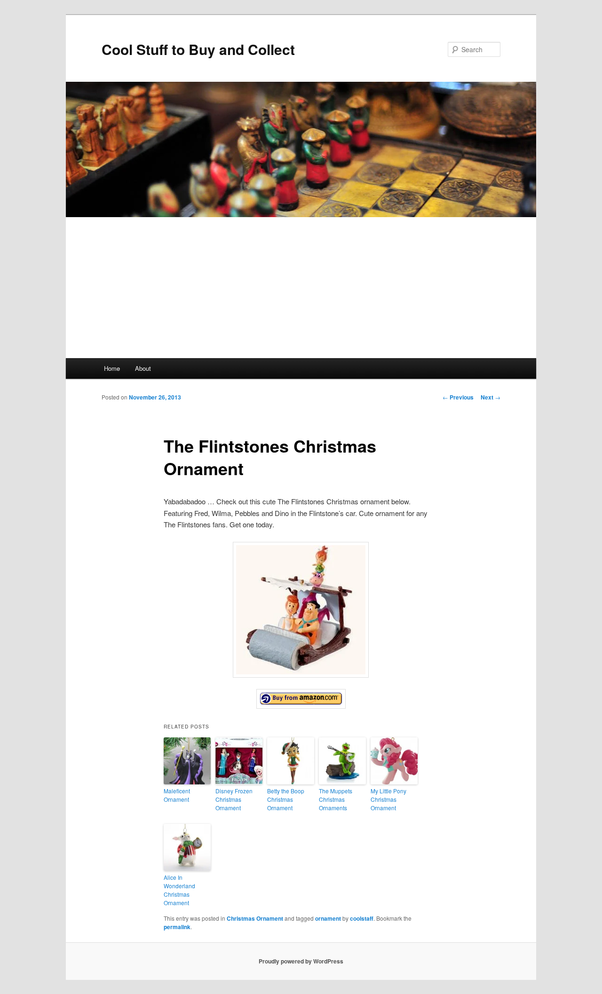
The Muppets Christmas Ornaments (335, 799)
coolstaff (361, 918)
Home (112, 368)
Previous (458, 397)
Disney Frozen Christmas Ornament (234, 799)
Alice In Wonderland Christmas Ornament (179, 890)
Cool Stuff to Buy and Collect (198, 49)
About (143, 368)
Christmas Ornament (255, 918)
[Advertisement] (301, 287)
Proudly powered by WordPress (301, 961)
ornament (328, 918)
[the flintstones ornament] (301, 699)
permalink (177, 927)
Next (490, 397)
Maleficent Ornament (177, 795)
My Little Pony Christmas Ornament (388, 799)
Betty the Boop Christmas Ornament (285, 799)
